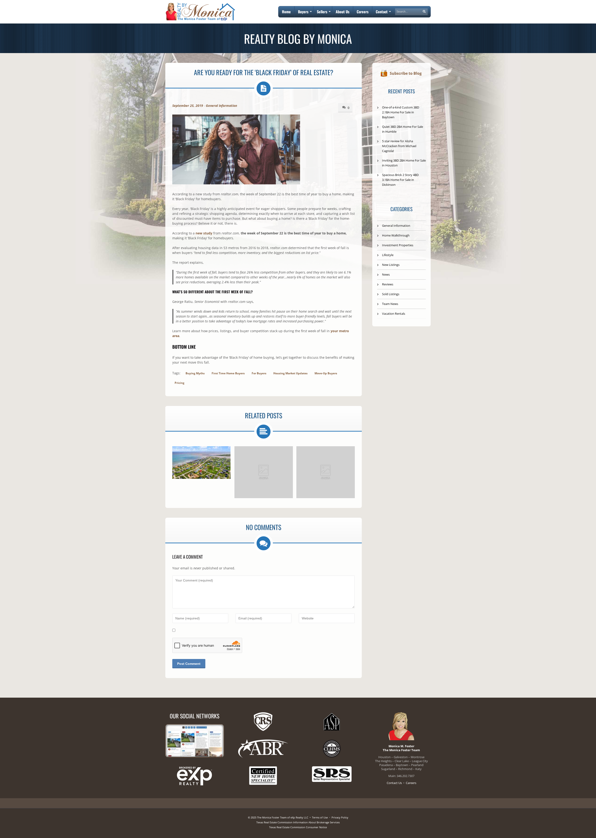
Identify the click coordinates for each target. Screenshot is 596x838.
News (386, 274)
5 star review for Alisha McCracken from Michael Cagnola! (399, 146)
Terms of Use (320, 817)
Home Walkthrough (396, 235)
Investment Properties (397, 245)
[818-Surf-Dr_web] (201, 462)
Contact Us (394, 783)
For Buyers (259, 373)
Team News (390, 304)
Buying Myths (195, 373)
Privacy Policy (340, 817)
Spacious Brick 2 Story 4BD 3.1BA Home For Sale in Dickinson (400, 180)
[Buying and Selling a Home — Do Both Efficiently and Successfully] (263, 472)
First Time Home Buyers (228, 373)
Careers (411, 783)
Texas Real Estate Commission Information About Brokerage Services (298, 822)
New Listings (391, 265)
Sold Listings (390, 294)
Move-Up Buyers (326, 373)
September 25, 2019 (187, 105)
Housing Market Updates (290, 373)
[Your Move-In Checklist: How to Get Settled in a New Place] (325, 472)
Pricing (179, 383)
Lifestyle (387, 255)
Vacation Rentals (393, 313)
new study (204, 233)
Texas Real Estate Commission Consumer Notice (298, 827)
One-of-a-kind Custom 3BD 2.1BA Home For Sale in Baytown (400, 112)
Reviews (387, 284)
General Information (221, 105)
